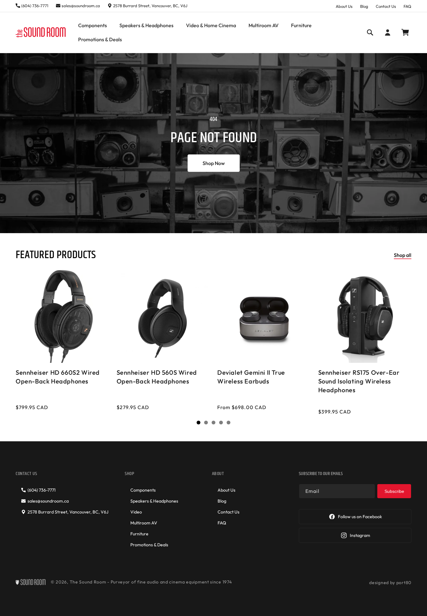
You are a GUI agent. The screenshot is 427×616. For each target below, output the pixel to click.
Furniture (139, 534)
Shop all (402, 255)
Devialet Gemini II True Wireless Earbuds (251, 376)
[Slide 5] (228, 422)
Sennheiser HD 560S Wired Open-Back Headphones (157, 376)
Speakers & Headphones (154, 501)
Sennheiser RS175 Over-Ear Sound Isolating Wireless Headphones (359, 380)
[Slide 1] (198, 422)
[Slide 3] (213, 422)
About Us (344, 6)
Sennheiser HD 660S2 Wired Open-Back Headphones (58, 376)
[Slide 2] (206, 422)
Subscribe (394, 491)
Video (136, 512)
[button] (92, 25)
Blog (364, 6)
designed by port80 (390, 582)
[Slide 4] (221, 422)
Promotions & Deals (149, 545)
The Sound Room (88, 582)
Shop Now (214, 163)
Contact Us (386, 6)
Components (143, 490)
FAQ (407, 6)
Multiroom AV (143, 523)
